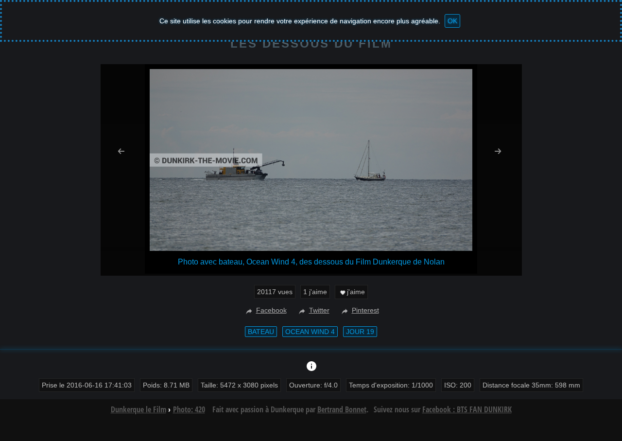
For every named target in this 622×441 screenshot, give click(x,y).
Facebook (271, 310)
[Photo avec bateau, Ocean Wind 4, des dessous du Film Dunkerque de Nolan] (311, 248)
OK (452, 21)
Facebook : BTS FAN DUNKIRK (467, 409)
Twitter (319, 310)
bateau (261, 331)
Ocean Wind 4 (310, 331)
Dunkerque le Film (138, 409)
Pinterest (365, 310)
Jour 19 (360, 331)
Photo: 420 (189, 409)
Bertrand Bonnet (341, 409)
